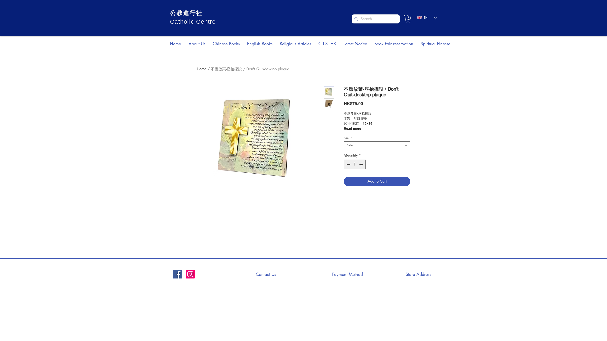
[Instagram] (190, 274)
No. (348, 137)
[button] (408, 18)
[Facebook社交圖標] (177, 274)
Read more (352, 128)
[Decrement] (348, 164)
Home (201, 69)
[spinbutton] (354, 164)
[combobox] (377, 145)
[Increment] (361, 164)
